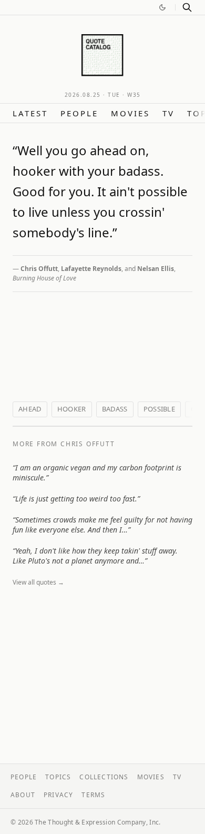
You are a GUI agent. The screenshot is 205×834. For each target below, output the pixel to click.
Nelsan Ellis (155, 268)
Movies (130, 113)
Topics (58, 776)
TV (168, 113)
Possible (160, 409)
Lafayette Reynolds (91, 268)
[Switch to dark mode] (162, 7)
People (79, 113)
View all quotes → (38, 582)
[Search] (187, 7)
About (23, 794)
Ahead (30, 409)
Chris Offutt (39, 268)
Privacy (58, 794)
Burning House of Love (44, 278)
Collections (103, 776)
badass (115, 409)
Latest (30, 113)
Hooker (71, 409)
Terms (93, 794)
